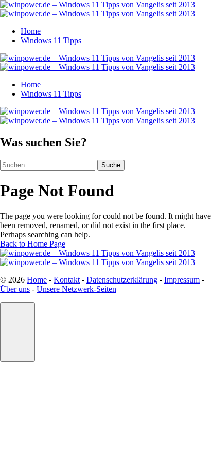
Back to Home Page (32, 243)
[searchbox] (47, 165)
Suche (110, 165)
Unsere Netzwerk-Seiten (76, 289)
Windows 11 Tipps (51, 40)
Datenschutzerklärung (121, 279)
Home (31, 31)
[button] (17, 332)
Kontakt (67, 279)
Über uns (15, 289)
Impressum (182, 279)
